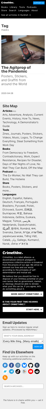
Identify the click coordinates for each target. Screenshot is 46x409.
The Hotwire (17, 179)
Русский (20, 205)
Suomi (19, 209)
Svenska (8, 232)
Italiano (28, 198)
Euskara (30, 217)
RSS (14, 111)
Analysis (28, 114)
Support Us (39, 3)
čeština (20, 217)
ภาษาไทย (36, 232)
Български (9, 213)
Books (4, 7)
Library (13, 7)
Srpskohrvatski (27, 224)
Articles (7, 110)
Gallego (21, 239)
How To (26, 118)
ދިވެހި (14, 239)
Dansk (18, 232)
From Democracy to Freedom (20, 152)
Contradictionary (12, 156)
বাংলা (33, 228)
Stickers (37, 133)
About (34, 10)
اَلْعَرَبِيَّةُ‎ (6, 228)
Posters (26, 133)
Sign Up (38, 347)
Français (19, 201)
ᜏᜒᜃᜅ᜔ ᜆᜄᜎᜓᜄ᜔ (19, 243)
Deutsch (8, 201)
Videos (7, 137)
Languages (24, 10)
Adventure (15, 114)
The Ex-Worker (11, 175)
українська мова (13, 236)
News (36, 118)
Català (6, 239)
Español (17, 198)
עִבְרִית (26, 232)
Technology (9, 122)
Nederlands (9, 224)
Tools (22, 7)
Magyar (7, 220)
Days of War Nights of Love (19, 164)
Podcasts (32, 7)
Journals (15, 133)
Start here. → (34, 309)
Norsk (6, 243)
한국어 (15, 228)
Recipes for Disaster (29, 160)
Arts (5, 114)
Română (25, 228)
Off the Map (35, 167)
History (16, 118)
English (7, 198)
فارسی (26, 220)
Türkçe (17, 220)
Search (12, 10)
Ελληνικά (8, 209)
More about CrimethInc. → (26, 294)
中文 (19, 213)
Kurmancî (33, 239)
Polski (30, 205)
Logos (24, 137)
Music (15, 137)
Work (27, 156)
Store (4, 10)
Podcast (8, 171)
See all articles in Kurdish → (16, 15)
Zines (6, 133)
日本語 (28, 209)
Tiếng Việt (30, 236)
